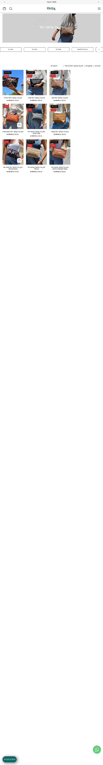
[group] (51, 2)
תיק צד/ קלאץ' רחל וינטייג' (13, 98)
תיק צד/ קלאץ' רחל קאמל (60, 132)
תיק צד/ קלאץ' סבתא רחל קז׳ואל (36, 168)
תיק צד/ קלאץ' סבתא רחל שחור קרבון (36, 132)
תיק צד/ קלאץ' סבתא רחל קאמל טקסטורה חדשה (60, 168)
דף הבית (97, 66)
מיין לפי (67, 66)
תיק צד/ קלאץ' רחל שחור (36, 98)
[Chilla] (51, 8)
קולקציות (89, 66)
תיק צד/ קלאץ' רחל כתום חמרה (13, 132)
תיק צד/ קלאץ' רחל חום (60, 98)
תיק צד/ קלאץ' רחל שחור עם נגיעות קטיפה (12, 168)
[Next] (99, 49)
